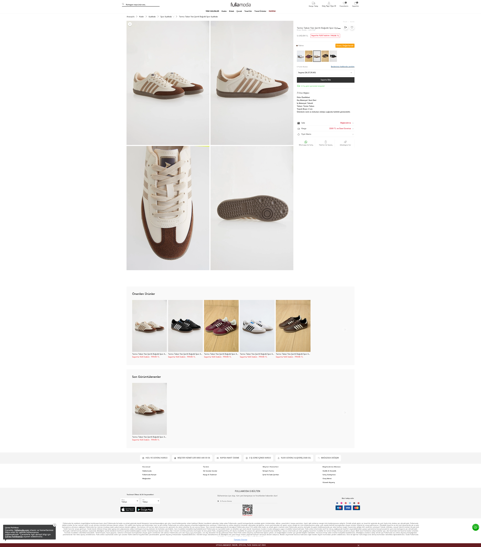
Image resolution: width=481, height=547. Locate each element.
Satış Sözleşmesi (329, 475)
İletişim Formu (268, 471)
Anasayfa (130, 17)
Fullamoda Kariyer (149, 475)
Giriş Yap (325, 6)
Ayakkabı (152, 17)
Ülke (123, 500)
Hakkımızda (147, 471)
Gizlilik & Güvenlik (329, 471)
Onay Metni (327, 478)
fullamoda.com (21, 530)
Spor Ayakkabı (166, 17)
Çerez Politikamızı (14, 536)
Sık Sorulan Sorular (210, 471)
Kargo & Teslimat (210, 475)
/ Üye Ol (332, 6)
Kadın (141, 17)
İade (320, 123)
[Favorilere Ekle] (351, 27)
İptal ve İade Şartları (271, 475)
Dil (143, 500)
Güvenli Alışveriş (329, 482)
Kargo (326, 128)
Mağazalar (146, 478)
